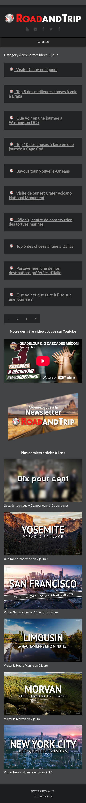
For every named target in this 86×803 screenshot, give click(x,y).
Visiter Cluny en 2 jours (35, 70)
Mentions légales (43, 796)
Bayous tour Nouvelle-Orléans (42, 171)
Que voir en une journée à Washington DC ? (35, 120)
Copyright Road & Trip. (43, 791)
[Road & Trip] (43, 18)
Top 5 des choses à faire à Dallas (43, 247)
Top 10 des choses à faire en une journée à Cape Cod (41, 147)
